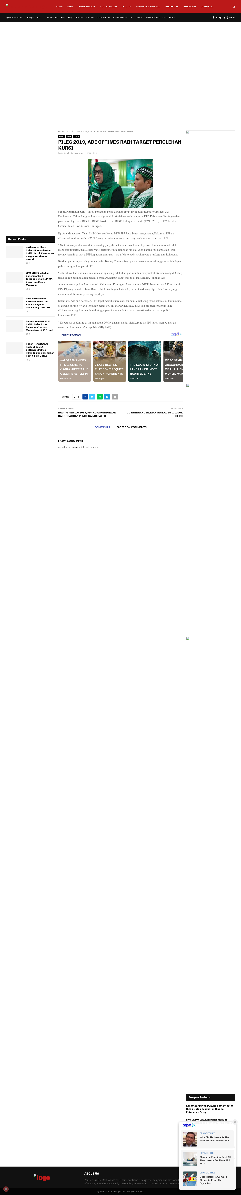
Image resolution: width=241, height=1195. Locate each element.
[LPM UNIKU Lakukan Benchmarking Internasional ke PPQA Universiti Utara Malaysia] (14, 277)
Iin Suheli (65, 153)
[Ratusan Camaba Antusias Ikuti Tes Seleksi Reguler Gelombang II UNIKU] (14, 303)
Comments (102, 427)
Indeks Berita (168, 17)
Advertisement (103, 17)
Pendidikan (171, 6)
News (70, 6)
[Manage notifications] (6, 1189)
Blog (63, 17)
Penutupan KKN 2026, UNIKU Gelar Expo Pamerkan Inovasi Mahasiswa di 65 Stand (39, 326)
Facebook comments (132, 427)
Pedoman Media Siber (123, 17)
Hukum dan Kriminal (148, 6)
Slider (69, 136)
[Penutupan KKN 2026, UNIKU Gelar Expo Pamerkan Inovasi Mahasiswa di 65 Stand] (14, 326)
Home (59, 6)
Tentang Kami (51, 17)
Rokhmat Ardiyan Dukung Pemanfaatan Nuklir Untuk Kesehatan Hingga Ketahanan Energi (40, 253)
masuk (74, 447)
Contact (139, 17)
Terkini (76, 136)
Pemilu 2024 (189, 6)
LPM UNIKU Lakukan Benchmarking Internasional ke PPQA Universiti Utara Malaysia (39, 279)
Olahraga (207, 6)
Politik (126, 6)
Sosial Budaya (109, 6)
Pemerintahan (87, 6)
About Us (79, 17)
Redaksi (90, 17)
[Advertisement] (120, 48)
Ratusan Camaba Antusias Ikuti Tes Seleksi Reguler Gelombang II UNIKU (38, 303)
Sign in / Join (34, 17)
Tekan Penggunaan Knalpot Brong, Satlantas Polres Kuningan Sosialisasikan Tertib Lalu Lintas (40, 349)
